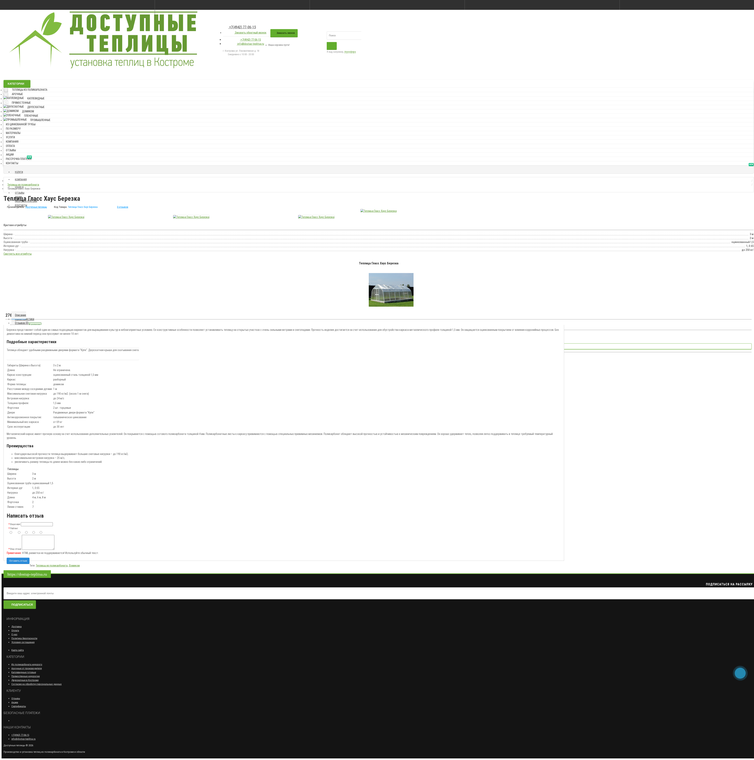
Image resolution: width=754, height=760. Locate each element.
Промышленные (40, 120)
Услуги (10, 137)
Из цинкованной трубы (21, 124)
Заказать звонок (286, 33)
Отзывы (11, 150)
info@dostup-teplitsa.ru (250, 43)
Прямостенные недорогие (25, 676)
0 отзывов (122, 206)
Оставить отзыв (18, 560)
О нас (14, 634)
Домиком (28, 111)
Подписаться (22, 604)
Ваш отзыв (15, 549)
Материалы (13, 133)
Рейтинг (14, 528)
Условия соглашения (23, 642)
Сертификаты (18, 706)
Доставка (16, 626)
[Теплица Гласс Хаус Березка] (379, 211)
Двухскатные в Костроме (24, 680)
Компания (12, 141)
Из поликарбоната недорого (26, 664)
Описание (20, 315)
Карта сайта (17, 650)
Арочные (17, 94)
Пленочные (31, 115)
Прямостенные (21, 102)
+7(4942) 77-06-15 (242, 27)
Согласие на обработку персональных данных (36, 684)
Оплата (10, 146)
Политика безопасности (24, 638)
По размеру (13, 128)
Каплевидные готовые (23, 672)
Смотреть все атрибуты (18, 253)
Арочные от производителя (26, 668)
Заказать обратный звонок (250, 32)
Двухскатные (36, 107)
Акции (10, 154)
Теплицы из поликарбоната (29, 89)
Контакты (12, 163)
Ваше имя (15, 524)
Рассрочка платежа (18, 158)
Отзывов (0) (21, 323)
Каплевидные (36, 98)
